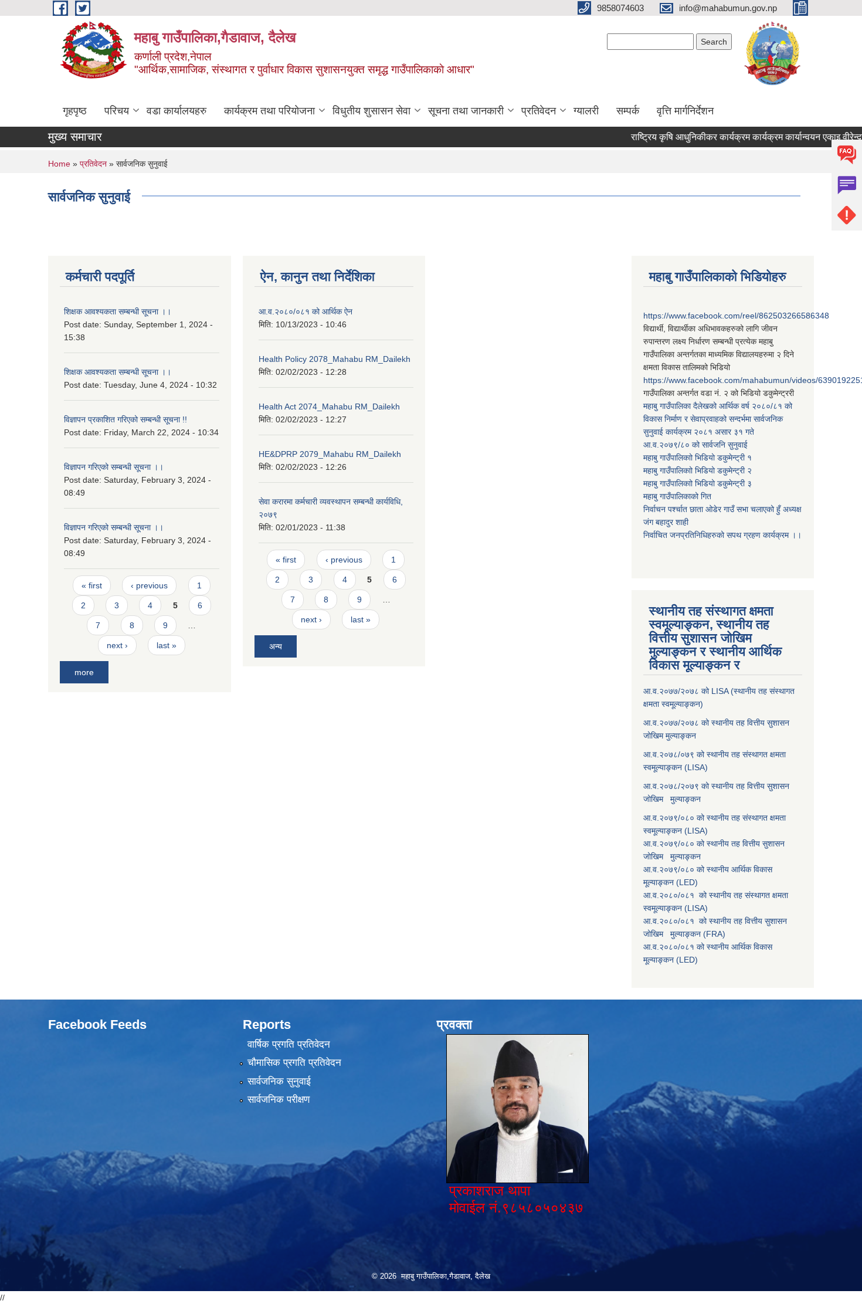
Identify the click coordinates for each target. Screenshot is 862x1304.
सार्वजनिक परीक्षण (278, 1099)
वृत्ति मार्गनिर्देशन (685, 111)
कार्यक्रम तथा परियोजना (269, 111)
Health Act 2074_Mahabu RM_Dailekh (329, 406)
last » (167, 645)
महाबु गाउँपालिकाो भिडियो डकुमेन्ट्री (695, 457)
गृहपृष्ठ (75, 111)
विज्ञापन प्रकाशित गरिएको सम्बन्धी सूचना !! (125, 419)
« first (92, 585)
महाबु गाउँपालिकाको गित (678, 496)
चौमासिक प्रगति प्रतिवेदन (294, 1062)
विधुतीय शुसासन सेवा (371, 111)
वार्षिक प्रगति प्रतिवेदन (288, 1044)
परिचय (116, 111)
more (84, 672)
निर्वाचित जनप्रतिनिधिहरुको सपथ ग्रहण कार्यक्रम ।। (722, 535)
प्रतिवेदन (538, 111)
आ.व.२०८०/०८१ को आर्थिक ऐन (305, 311)
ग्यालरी (586, 111)
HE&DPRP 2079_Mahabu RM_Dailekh (330, 454)
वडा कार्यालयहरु (176, 111)
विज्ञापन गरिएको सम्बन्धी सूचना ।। (114, 467)
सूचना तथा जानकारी (466, 111)
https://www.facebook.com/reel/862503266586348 (736, 315)
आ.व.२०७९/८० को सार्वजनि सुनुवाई (695, 444)
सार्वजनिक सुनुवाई (279, 1081)
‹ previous (149, 585)
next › (117, 645)
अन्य (275, 646)
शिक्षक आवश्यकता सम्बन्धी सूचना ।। (117, 311)
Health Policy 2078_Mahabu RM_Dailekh (334, 359)
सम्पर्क (627, 111)
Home (59, 163)
